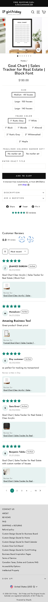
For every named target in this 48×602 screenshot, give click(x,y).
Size (24, 90)
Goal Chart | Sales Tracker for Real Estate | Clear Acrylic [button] (18, 435)
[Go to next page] (41, 491)
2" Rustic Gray (13, 134)
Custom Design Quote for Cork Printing (19, 550)
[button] (19, 212)
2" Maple (23, 141)
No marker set (14, 153)
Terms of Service (9, 558)
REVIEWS (6, 517)
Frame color (24, 116)
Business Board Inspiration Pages (16, 554)
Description (12, 192)
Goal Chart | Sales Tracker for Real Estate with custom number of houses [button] (18, 481)
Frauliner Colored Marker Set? (24, 149)
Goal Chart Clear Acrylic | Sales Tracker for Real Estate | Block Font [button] (18, 295)
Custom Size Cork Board (12, 546)
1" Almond (37, 127)
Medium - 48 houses (23, 94)
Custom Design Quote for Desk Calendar (19, 542)
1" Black (9, 127)
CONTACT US (8, 509)
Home (23, 60)
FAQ (4, 521)
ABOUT (5, 513)
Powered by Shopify (24, 600)
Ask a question (14, 198)
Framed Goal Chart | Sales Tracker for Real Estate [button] (19, 343)
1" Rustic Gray (16, 120)
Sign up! (7, 578)
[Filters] (5, 251)
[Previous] (3, 35)
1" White (33, 120)
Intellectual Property (10, 570)
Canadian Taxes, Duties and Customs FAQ (20, 562)
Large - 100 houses (23, 101)
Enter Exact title (13, 161)
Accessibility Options (11, 566)
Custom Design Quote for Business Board (20, 533)
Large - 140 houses (23, 108)
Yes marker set (32, 153)
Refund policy (8, 529)
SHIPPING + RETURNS (12, 525)
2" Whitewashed (32, 134)
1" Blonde (22, 127)
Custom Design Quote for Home (16, 537)
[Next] (44, 35)
